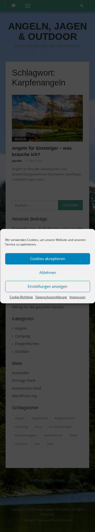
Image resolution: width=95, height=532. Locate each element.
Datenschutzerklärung (51, 297)
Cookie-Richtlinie (21, 297)
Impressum (77, 297)
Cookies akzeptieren (47, 258)
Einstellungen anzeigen (47, 286)
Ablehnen (47, 272)
